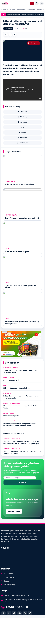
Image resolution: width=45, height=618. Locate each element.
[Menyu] (42, 3)
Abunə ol (22, 482)
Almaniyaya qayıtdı (11, 14)
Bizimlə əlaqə (9, 585)
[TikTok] (14, 613)
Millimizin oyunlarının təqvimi (17, 252)
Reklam (7, 581)
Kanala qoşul (14, 511)
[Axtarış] (37, 3)
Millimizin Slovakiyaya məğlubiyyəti (20, 184)
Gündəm (4, 9)
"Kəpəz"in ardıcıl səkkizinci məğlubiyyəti (22, 218)
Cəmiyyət (40, 9)
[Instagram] (3, 613)
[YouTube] (19, 613)
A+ (10, 35)
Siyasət (12, 9)
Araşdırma (31, 9)
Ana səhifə (8, 573)
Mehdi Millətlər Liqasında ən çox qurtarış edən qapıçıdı (22, 322)
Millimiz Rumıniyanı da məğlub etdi (31, 14)
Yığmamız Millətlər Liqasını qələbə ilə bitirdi (20, 286)
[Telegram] (30, 613)
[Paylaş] (14, 35)
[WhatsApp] (25, 613)
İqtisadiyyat (21, 9)
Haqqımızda (9, 577)
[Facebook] (9, 613)
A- (6, 35)
